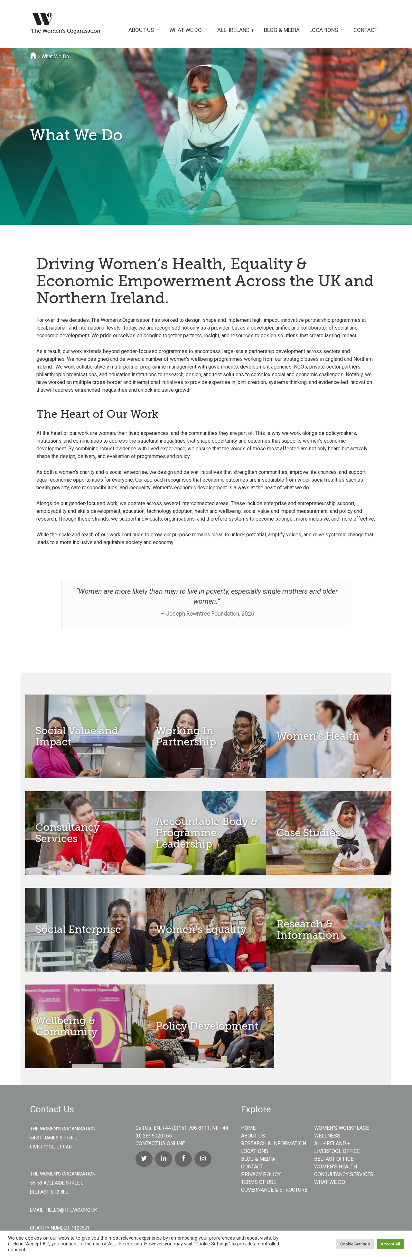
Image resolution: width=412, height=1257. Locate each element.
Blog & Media (282, 30)
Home (248, 1128)
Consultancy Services (343, 1174)
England (334, 359)
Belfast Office (333, 1159)
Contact (365, 30)
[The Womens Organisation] (70, 24)
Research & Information (273, 1143)
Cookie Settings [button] (355, 1244)
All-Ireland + (235, 30)
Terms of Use (258, 1182)
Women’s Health (335, 1167)
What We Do (185, 30)
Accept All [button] (390, 1244)
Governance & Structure (274, 1190)
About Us (141, 30)
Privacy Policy (261, 1174)
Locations (323, 30)
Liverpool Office (337, 1151)
